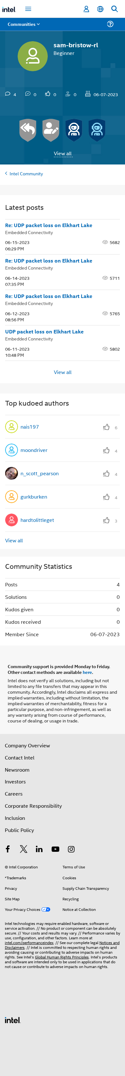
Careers (13, 793)
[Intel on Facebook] (7, 849)
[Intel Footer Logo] (13, 1019)
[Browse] (23, 28)
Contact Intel (19, 757)
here (87, 671)
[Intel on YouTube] (55, 849)
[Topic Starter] (51, 130)
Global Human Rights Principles (62, 957)
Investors (15, 781)
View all (62, 153)
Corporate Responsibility (33, 805)
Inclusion (15, 817)
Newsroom (17, 769)
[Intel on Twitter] (23, 849)
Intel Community (26, 173)
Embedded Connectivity (29, 232)
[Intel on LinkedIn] (39, 849)
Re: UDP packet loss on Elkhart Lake (48, 225)
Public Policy (19, 830)
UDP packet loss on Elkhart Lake (44, 331)
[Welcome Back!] (74, 130)
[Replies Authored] (27, 130)
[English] (100, 9)
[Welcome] (97, 130)
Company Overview (27, 745)
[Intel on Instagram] (71, 849)
